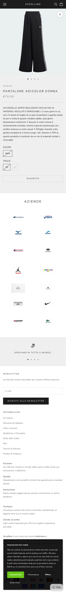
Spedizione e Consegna (14, 433)
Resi (5, 443)
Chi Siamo (8, 418)
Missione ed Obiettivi (13, 423)
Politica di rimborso (12, 453)
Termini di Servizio (11, 448)
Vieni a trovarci (10, 428)
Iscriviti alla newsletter (26, 401)
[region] (33, 349)
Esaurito (33, 178)
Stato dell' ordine (11, 438)
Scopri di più (15, 582)
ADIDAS (7, 86)
